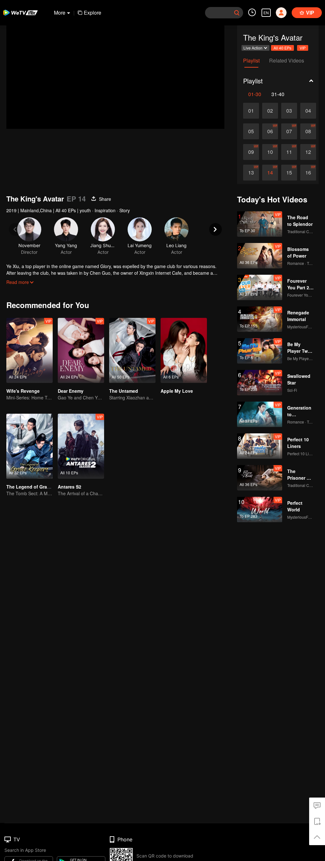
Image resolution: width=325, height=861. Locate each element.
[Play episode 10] (270, 152)
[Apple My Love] (184, 350)
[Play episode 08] (308, 131)
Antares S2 (69, 486)
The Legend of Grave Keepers (38, 486)
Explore (92, 12)
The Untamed (123, 391)
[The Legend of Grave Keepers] (29, 446)
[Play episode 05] (251, 131)
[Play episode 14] (270, 173)
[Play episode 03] (289, 111)
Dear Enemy (70, 391)
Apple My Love (177, 391)
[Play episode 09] (251, 152)
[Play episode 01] (251, 111)
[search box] (237, 12)
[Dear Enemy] (81, 350)
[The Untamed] (132, 350)
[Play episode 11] (289, 152)
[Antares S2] (81, 446)
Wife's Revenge (23, 391)
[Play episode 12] (308, 152)
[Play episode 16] (308, 173)
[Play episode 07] (289, 131)
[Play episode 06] (270, 131)
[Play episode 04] (308, 111)
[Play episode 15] (289, 173)
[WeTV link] (20, 13)
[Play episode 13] (251, 173)
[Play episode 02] (270, 111)
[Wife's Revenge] (29, 350)
